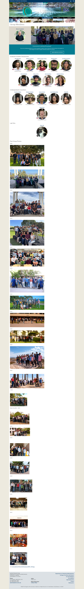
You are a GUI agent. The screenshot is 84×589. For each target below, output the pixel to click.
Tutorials (69, 17)
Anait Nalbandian (54, 92)
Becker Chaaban (29, 92)
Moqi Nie (66, 92)
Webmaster (71, 582)
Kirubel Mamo (54, 58)
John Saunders (48, 74)
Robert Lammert (30, 58)
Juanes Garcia (42, 92)
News (58, 17)
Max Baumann (18, 58)
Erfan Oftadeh (24, 74)
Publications (25, 17)
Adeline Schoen (60, 74)
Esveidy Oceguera (66, 58)
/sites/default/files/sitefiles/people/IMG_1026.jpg (23, 566)
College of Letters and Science (67, 575)
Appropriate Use (70, 579)
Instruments (36, 17)
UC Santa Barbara (70, 576)
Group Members (47, 17)
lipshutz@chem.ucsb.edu (57, 52)
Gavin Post (42, 107)
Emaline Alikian (17, 92)
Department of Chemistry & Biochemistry (64, 573)
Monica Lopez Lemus (42, 58)
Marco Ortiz (36, 74)
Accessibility (71, 578)
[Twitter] (70, 1)
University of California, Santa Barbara (18, 1)
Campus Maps (34, 582)
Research (14, 17)
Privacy (72, 581)
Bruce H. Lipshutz (20, 29)
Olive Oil (42, 125)
